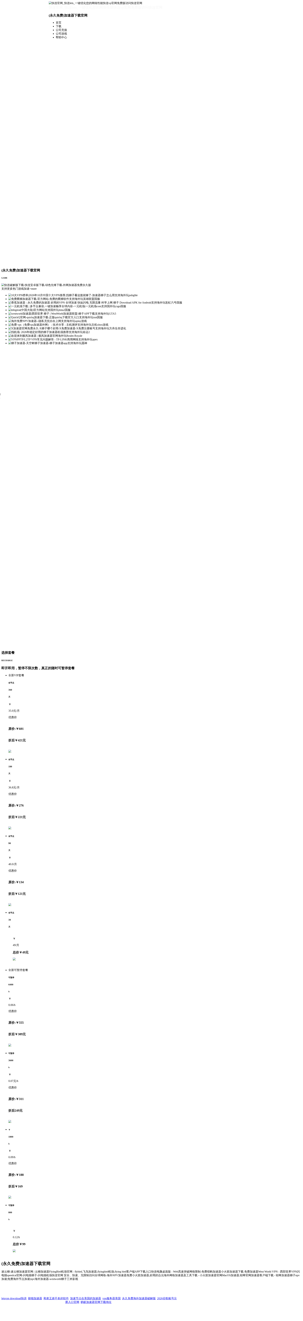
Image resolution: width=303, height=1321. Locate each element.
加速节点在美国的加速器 (85, 1295)
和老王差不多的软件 (56, 1295)
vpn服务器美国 (111, 1295)
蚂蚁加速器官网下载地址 (96, 1299)
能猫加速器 (35, 1295)
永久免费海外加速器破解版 (139, 1295)
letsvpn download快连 (14, 1295)
